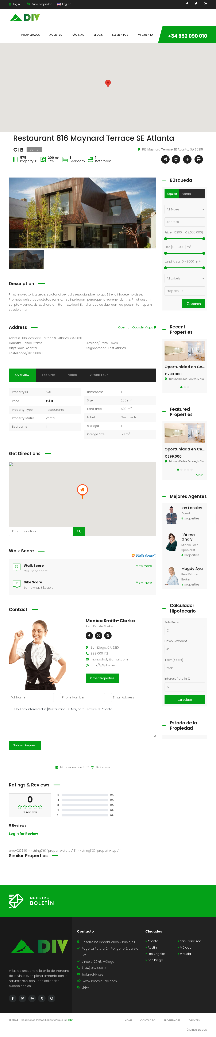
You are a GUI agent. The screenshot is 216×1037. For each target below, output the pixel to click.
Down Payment (176, 641)
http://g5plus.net (103, 665)
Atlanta (31, 348)
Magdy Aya (192, 568)
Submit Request (25, 745)
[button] (181, 387)
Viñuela (185, 954)
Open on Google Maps (136, 327)
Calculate (185, 700)
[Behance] (32, 998)
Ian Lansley (191, 507)
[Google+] (205, 3)
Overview (22, 375)
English (66, 4)
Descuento (129, 417)
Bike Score (33, 582)
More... (200, 475)
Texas (113, 343)
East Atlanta (117, 348)
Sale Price (172, 622)
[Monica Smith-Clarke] (37, 654)
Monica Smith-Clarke (110, 621)
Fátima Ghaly (188, 537)
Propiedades (172, 1020)
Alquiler (172, 194)
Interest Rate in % (177, 678)
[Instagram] (51, 998)
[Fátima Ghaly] (172, 542)
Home (128, 1020)
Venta (50, 418)
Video (72, 375)
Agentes (194, 1020)
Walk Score (34, 565)
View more (144, 566)
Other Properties (102, 678)
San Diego (155, 960)
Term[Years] (174, 660)
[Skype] (108, 635)
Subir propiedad (41, 4)
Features (48, 375)
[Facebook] (187, 3)
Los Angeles (156, 954)
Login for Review (23, 833)
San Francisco (190, 941)
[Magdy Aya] (172, 575)
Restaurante (55, 410)
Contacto (147, 1020)
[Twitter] (195, 3)
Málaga (185, 947)
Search (195, 304)
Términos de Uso (196, 1030)
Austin (152, 947)
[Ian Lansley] (172, 514)
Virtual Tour (99, 375)
